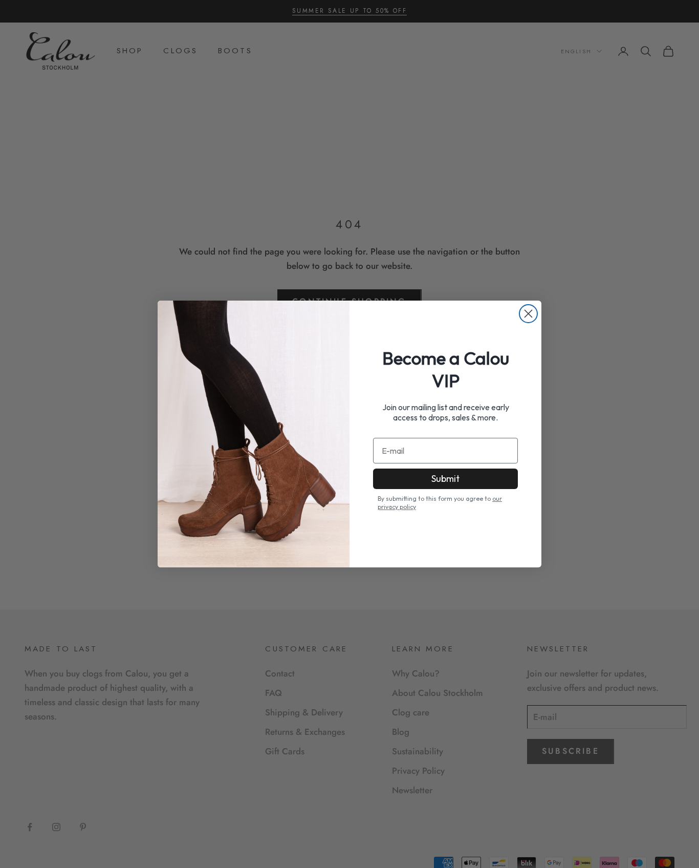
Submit (445, 478)
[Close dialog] (528, 314)
